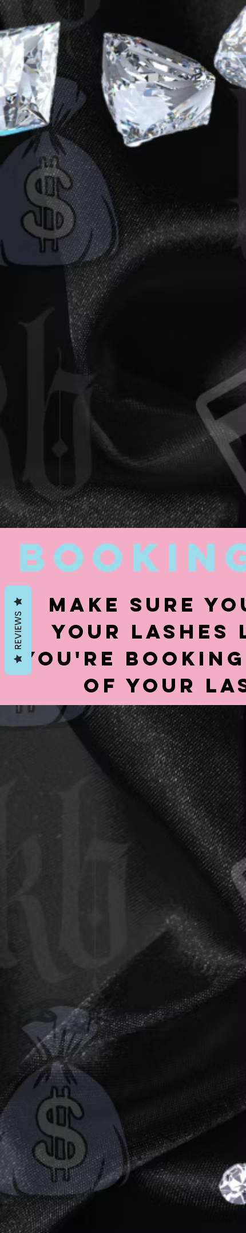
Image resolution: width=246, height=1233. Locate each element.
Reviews (18, 629)
